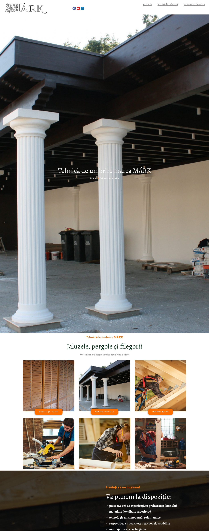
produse (147, 4)
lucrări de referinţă (168, 4)
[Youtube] (78, 8)
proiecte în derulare (194, 4)
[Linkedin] (82, 8)
